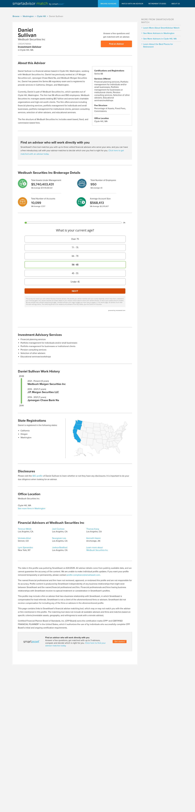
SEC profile (37, 476)
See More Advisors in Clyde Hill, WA (160, 38)
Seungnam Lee (59, 538)
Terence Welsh (24, 529)
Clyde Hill (41, 16)
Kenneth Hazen (93, 538)
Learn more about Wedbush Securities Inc (97, 549)
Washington (28, 16)
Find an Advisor (116, 44)
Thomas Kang (92, 529)
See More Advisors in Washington (158, 33)
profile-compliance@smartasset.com (83, 575)
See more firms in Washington (31, 508)
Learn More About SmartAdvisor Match (161, 28)
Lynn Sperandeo (25, 547)
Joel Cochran (58, 529)
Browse (16, 16)
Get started (119, 641)
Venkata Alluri (24, 538)
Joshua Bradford (59, 547)
